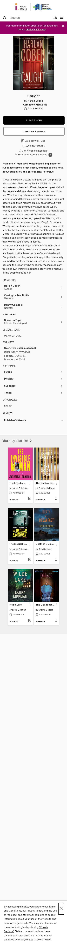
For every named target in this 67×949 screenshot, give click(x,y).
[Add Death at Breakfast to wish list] (56, 560)
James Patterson (19, 488)
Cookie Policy (42, 939)
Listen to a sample (34, 131)
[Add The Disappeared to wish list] (56, 621)
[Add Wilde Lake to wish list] (29, 621)
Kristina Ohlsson (46, 610)
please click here (35, 29)
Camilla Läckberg (46, 488)
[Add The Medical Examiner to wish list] (29, 560)
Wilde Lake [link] (15, 604)
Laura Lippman (19, 610)
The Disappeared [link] (45, 604)
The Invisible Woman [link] (18, 483)
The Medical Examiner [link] (18, 544)
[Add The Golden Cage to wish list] (56, 499)
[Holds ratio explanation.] (50, 155)
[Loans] (55, 18)
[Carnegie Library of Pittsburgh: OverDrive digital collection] (33, 7)
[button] (34, 120)
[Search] (4, 17)
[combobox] (26, 18)
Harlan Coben (35, 101)
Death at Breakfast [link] (45, 544)
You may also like (15, 441)
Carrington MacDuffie (35, 104)
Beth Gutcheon (45, 549)
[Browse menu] (62, 17)
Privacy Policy (34, 910)
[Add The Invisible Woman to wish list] (29, 499)
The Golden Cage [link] (45, 483)
